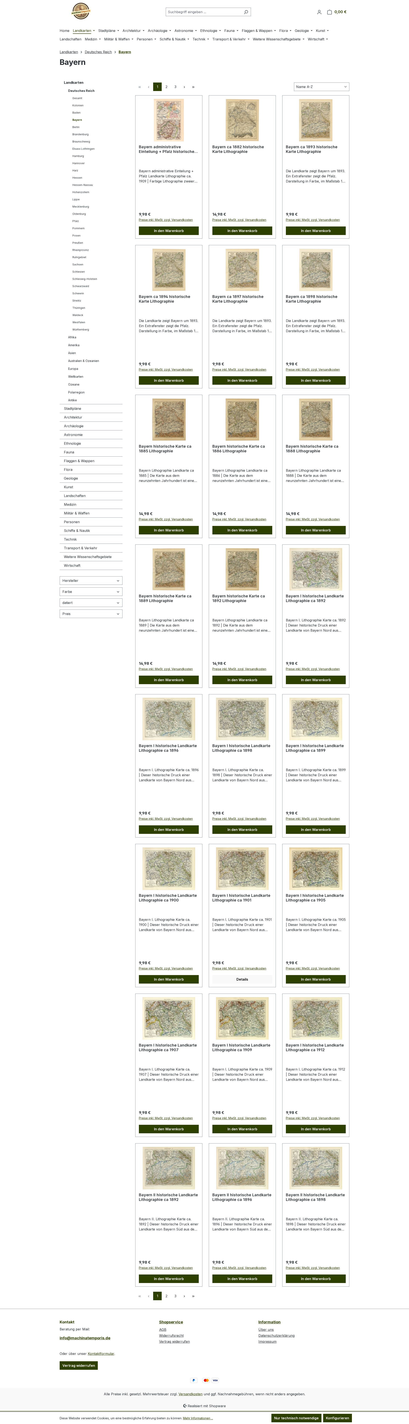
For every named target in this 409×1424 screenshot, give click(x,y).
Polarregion (76, 392)
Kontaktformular (101, 1353)
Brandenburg (80, 134)
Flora (68, 469)
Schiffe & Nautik (77, 530)
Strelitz (76, 300)
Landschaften (75, 496)
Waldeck (77, 315)
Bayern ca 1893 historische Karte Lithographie (311, 149)
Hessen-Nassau (82, 185)
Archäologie (74, 426)
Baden (76, 112)
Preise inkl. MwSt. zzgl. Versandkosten (166, 220)
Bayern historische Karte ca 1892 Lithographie (238, 598)
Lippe (76, 199)
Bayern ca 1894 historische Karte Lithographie (164, 298)
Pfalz (75, 221)
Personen (72, 522)
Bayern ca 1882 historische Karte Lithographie (238, 149)
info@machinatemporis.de (85, 1338)
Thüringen (78, 307)
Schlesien (78, 271)
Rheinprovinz (80, 250)
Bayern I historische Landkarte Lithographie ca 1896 (168, 748)
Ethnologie (72, 443)
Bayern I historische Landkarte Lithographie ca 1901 (241, 897)
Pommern (78, 228)
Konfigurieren (337, 1418)
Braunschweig (81, 141)
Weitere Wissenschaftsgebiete (88, 557)
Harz (75, 170)
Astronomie (73, 435)
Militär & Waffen (76, 513)
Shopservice (171, 1322)
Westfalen (78, 322)
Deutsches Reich (81, 91)
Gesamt (77, 98)
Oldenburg (79, 213)
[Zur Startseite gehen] (81, 11)
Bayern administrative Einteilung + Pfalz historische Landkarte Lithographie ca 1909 (169, 149)
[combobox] (203, 12)
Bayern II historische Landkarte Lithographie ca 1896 (241, 1197)
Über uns (266, 1329)
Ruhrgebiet (79, 257)
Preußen (77, 242)
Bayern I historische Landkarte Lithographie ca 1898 (241, 748)
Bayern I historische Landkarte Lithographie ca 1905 (315, 897)
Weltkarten (75, 376)
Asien (72, 353)
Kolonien (78, 105)
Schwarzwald (80, 286)
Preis (66, 614)
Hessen (77, 177)
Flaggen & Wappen (79, 461)
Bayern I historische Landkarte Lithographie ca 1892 (315, 598)
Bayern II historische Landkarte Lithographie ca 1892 (168, 1197)
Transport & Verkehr (80, 548)
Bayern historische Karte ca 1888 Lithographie (312, 448)
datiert (67, 603)
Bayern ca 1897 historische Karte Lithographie (238, 298)
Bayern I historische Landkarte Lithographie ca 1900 (168, 897)
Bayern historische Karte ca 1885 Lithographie (165, 448)
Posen (76, 235)
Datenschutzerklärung (276, 1335)
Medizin (70, 504)
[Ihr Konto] (319, 12)
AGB (162, 1329)
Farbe (67, 592)
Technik (70, 539)
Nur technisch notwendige (296, 1418)
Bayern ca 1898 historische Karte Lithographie (311, 298)
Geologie (71, 478)
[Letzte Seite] (193, 87)
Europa (73, 368)
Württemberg (80, 329)
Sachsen (77, 264)
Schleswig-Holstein (84, 279)
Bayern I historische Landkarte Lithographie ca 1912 (315, 1047)
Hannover (78, 163)
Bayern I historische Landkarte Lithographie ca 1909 (241, 1047)
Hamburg (78, 156)
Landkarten (74, 82)
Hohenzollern (80, 192)
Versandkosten (191, 1394)
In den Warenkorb (169, 231)
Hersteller (70, 580)
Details (242, 979)
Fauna (69, 452)
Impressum (267, 1341)
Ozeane (73, 384)
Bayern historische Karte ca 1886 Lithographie (238, 448)
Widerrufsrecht (171, 1335)
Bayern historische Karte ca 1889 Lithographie (165, 598)
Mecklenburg (80, 206)
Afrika (72, 337)
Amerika (73, 345)
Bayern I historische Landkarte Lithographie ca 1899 (315, 748)
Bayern (77, 119)
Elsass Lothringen (83, 148)
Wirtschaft (72, 565)
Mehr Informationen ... (198, 1418)
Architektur (73, 417)
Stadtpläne (72, 408)
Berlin (75, 127)
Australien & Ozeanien (83, 361)
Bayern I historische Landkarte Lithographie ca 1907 (168, 1047)
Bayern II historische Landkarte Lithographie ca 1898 (315, 1197)
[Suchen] (246, 12)
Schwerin (78, 293)
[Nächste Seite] (184, 87)
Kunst (68, 487)
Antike (72, 400)
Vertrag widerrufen (78, 1365)
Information (269, 1322)
